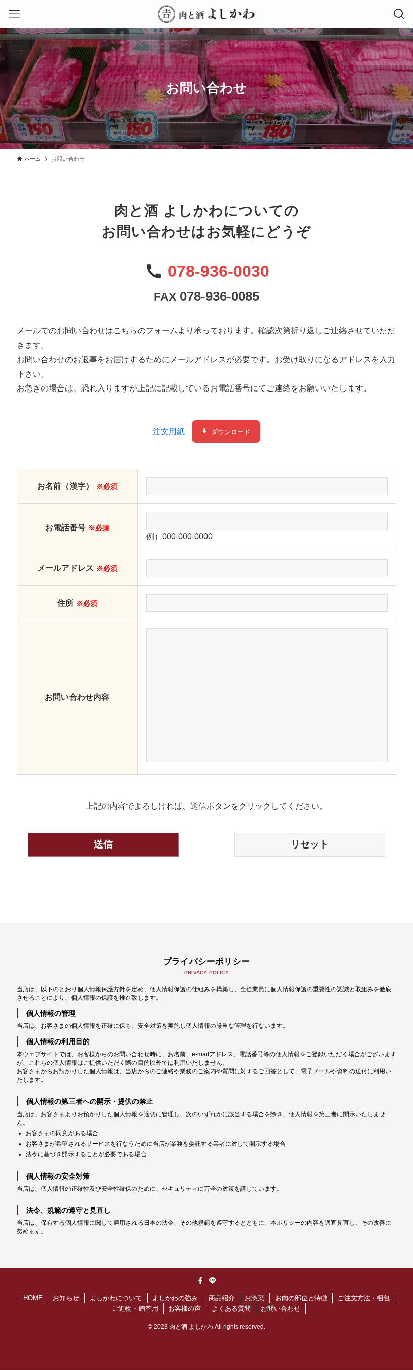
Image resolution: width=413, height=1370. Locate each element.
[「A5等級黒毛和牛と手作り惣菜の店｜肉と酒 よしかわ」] (206, 14)
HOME (33, 1298)
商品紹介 (222, 1298)
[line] (212, 1280)
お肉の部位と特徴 (301, 1298)
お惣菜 (254, 1298)
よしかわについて (116, 1298)
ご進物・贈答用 (135, 1308)
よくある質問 (231, 1308)
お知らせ (66, 1298)
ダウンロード (230, 432)
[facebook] (200, 1280)
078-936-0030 (218, 271)
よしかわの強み (175, 1298)
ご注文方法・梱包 (363, 1298)
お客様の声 (184, 1308)
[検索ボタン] (399, 14)
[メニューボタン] (14, 14)
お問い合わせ (280, 1308)
